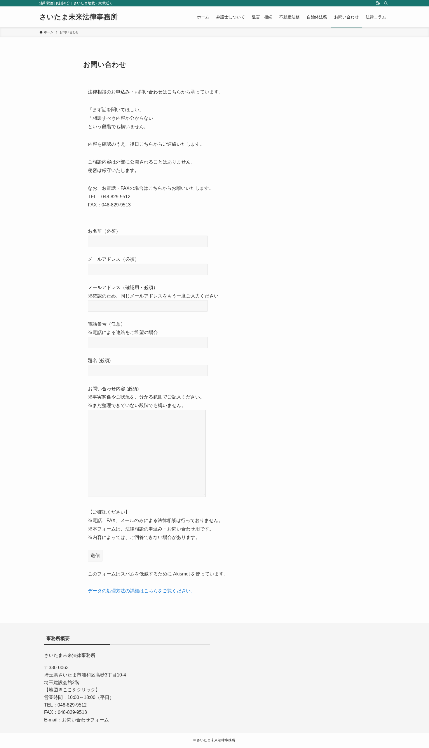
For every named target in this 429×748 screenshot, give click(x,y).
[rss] (378, 3)
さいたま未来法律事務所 (78, 16)
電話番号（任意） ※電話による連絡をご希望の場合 (123, 328)
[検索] (386, 3)
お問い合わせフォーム (85, 719)
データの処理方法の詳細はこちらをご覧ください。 (141, 590)
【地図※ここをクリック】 (72, 689)
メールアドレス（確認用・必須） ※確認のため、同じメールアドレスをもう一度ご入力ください (153, 291)
